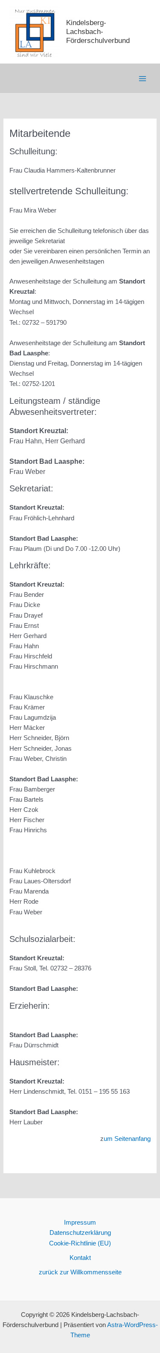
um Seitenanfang (127, 1138)
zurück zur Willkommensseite (80, 1272)
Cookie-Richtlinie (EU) (80, 1243)
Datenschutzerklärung (80, 1232)
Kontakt (80, 1257)
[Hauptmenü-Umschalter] (142, 79)
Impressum (80, 1222)
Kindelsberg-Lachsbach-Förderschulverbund (98, 31)
